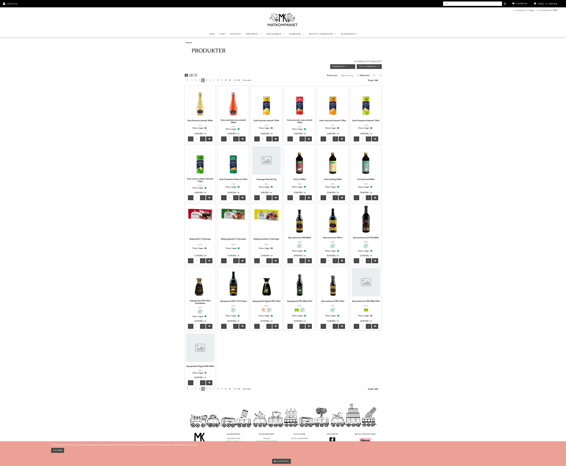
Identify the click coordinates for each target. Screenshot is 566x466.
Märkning (295, 34)
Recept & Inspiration (321, 34)
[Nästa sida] (230, 80)
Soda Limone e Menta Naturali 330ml (200, 180)
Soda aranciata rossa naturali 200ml (233, 121)
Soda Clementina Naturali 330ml (233, 179)
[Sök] (505, 3)
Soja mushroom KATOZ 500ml (366, 237)
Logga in (12, 3)
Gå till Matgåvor (299, 438)
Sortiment (252, 34)
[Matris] (186, 75)
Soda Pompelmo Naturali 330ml (366, 120)
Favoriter (521, 4)
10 (225, 80)
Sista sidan (247, 80)
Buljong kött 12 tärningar (200, 239)
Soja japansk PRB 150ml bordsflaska (200, 301)
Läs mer (57, 450)
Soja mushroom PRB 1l (333, 237)
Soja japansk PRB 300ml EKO (299, 301)
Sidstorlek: (365, 75)
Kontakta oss (233, 438)
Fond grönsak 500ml (366, 179)
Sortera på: (332, 75)
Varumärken (273, 34)
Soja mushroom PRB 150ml (332, 301)
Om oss (266, 438)
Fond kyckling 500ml (333, 179)
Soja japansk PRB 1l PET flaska (233, 301)
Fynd (222, 34)
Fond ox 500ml (299, 179)
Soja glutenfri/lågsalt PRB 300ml (200, 366)
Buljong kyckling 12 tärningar (266, 239)
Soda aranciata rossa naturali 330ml (299, 121)
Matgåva (235, 34)
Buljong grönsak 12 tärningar (233, 239)
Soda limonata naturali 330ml (266, 120)
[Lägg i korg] (209, 138)
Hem (211, 34)
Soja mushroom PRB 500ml (299, 237)
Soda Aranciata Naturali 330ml (332, 120)
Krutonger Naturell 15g (266, 179)
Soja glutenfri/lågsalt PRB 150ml (266, 301)
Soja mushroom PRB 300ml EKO (366, 301)
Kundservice (348, 34)
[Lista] (191, 75)
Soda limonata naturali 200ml (200, 120)
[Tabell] (195, 75)
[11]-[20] (236, 80)
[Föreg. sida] (187, 80)
